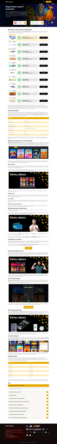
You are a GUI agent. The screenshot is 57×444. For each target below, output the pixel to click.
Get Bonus (28, 221)
